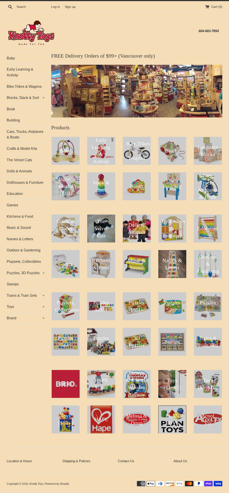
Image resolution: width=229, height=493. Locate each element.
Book (11, 109)
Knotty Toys (36, 483)
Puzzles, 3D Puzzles (26, 273)
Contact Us (126, 461)
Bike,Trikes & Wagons (24, 86)
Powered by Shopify (57, 483)
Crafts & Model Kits (22, 148)
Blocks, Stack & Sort (26, 98)
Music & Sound (19, 228)
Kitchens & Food (20, 216)
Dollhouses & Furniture (25, 182)
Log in (55, 6)
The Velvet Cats (19, 160)
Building (13, 120)
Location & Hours (19, 461)
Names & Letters (20, 239)
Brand (26, 318)
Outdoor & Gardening (23, 250)
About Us (180, 461)
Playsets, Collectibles (24, 261)
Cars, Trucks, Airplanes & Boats (25, 134)
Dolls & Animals (19, 171)
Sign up (70, 6)
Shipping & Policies (76, 461)
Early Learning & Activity (20, 72)
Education (15, 194)
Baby (11, 58)
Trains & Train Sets (26, 295)
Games (12, 205)
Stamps (13, 284)
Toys (26, 307)
